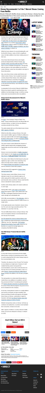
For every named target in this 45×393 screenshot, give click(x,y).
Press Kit (35, 383)
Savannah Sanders (5, 17)
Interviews (30, 4)
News (12, 4)
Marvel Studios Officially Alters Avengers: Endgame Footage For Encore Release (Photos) (39, 59)
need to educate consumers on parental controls (16, 283)
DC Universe (17, 4)
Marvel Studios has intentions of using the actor (16, 164)
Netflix (31, 87)
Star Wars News (4, 381)
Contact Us (35, 381)
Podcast (24, 373)
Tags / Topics (25, 377)
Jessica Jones (41, 85)
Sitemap (35, 387)
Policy (34, 385)
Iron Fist (37, 86)
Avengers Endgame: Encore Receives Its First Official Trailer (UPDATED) (39, 74)
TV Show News (4, 377)
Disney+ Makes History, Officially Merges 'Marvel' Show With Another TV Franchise (39, 27)
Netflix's (20, 152)
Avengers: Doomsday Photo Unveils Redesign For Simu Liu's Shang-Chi (39, 64)
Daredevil (24, 152)
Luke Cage (32, 86)
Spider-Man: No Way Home (9, 40)
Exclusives (24, 375)
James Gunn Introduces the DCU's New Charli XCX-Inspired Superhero (39, 32)
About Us (35, 380)
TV (9, 4)
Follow (4, 362)
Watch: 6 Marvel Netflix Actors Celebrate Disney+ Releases (6, 343)
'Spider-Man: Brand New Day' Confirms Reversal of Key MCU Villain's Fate (39, 45)
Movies (5, 4)
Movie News (3, 375)
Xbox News (14, 373)
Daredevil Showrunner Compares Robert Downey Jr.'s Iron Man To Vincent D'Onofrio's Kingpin (15, 343)
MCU (2, 4)
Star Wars (24, 4)
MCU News (3, 379)
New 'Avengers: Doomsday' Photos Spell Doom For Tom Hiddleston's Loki (39, 69)
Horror (21, 349)
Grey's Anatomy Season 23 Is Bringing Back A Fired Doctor (39, 49)
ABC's (7, 130)
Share (4, 332)
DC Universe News (5, 382)
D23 (4, 119)
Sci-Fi (21, 350)
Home (2, 6)
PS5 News (14, 375)
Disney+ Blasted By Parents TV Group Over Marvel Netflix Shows (23, 343)
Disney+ (41, 86)
